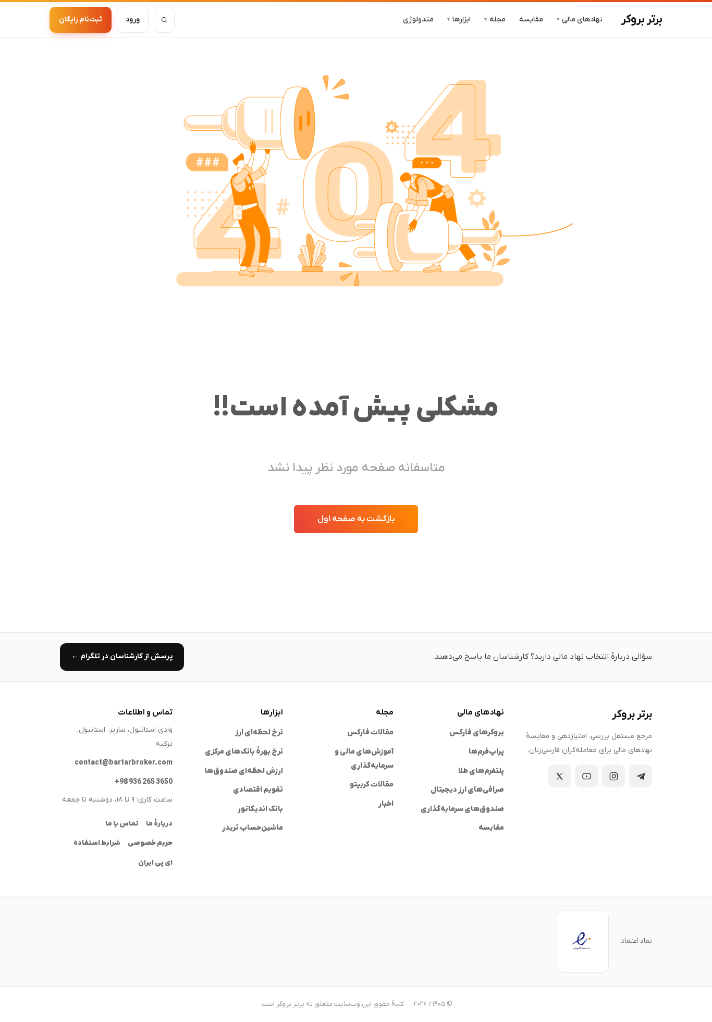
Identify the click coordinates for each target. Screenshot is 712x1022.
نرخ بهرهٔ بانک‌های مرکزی (244, 752)
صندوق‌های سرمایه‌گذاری (462, 809)
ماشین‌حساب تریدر (252, 828)
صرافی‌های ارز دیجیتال (467, 790)
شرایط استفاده (96, 843)
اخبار (386, 804)
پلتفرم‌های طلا (481, 771)
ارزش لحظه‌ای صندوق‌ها (243, 771)
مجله (495, 19)
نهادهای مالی (580, 19)
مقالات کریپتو (372, 785)
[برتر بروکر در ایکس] (559, 776)
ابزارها (459, 19)
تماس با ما (122, 823)
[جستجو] (164, 20)
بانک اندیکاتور (260, 809)
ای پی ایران (155, 862)
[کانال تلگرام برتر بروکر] (640, 776)
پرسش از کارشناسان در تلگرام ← (122, 656)
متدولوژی (418, 19)
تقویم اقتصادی (258, 790)
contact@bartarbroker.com (124, 763)
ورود (133, 19)
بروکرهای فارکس (476, 732)
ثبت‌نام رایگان (80, 19)
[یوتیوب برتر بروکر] (586, 776)
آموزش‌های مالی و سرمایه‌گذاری (364, 759)
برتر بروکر (641, 20)
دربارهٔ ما (159, 823)
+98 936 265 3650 (144, 782)
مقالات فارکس (370, 732)
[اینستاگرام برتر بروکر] (613, 776)
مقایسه (531, 19)
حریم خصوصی (150, 843)
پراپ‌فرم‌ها (486, 752)
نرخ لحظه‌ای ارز (259, 732)
